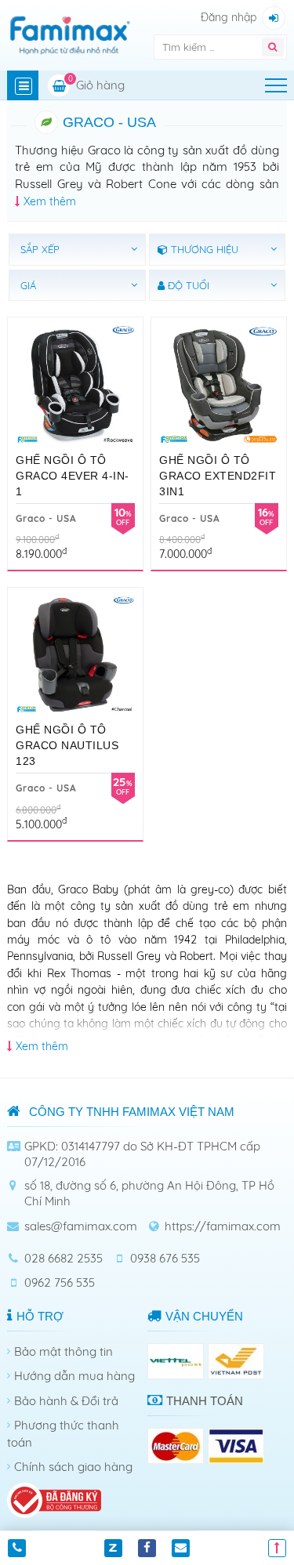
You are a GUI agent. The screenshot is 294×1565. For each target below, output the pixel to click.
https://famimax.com (223, 1226)
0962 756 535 (59, 1282)
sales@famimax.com (80, 1226)
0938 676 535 (165, 1258)
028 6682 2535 (63, 1258)
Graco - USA (46, 518)
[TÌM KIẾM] (273, 47)
